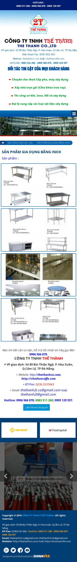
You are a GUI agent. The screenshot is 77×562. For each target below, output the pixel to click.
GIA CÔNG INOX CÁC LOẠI (20, 142)
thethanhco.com (31, 58)
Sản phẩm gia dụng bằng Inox (53, 142)
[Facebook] (20, 550)
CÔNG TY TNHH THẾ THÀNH (38, 515)
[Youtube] (27, 550)
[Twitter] (13, 550)
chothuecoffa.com (55, 58)
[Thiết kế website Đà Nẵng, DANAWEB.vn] (42, 556)
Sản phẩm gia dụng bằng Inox (31, 151)
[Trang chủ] (2, 143)
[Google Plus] (6, 550)
